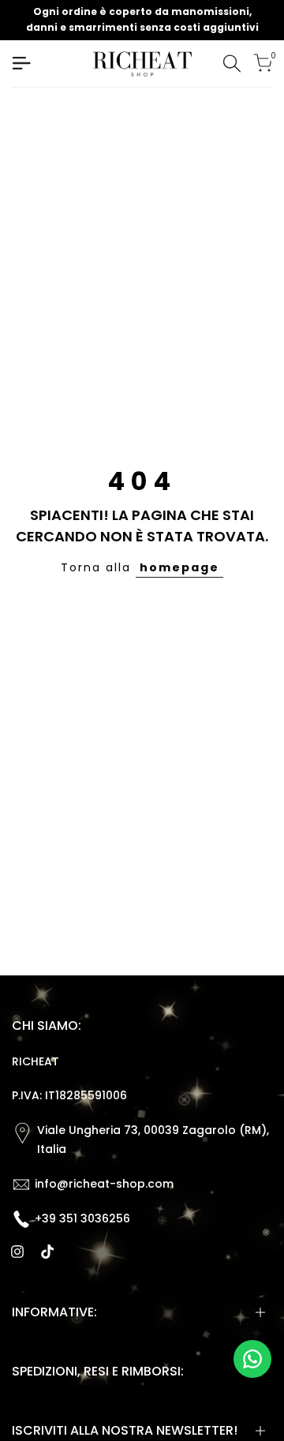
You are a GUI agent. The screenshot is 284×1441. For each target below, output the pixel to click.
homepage (179, 567)
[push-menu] (21, 63)
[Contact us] (252, 1359)
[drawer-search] (232, 63)
